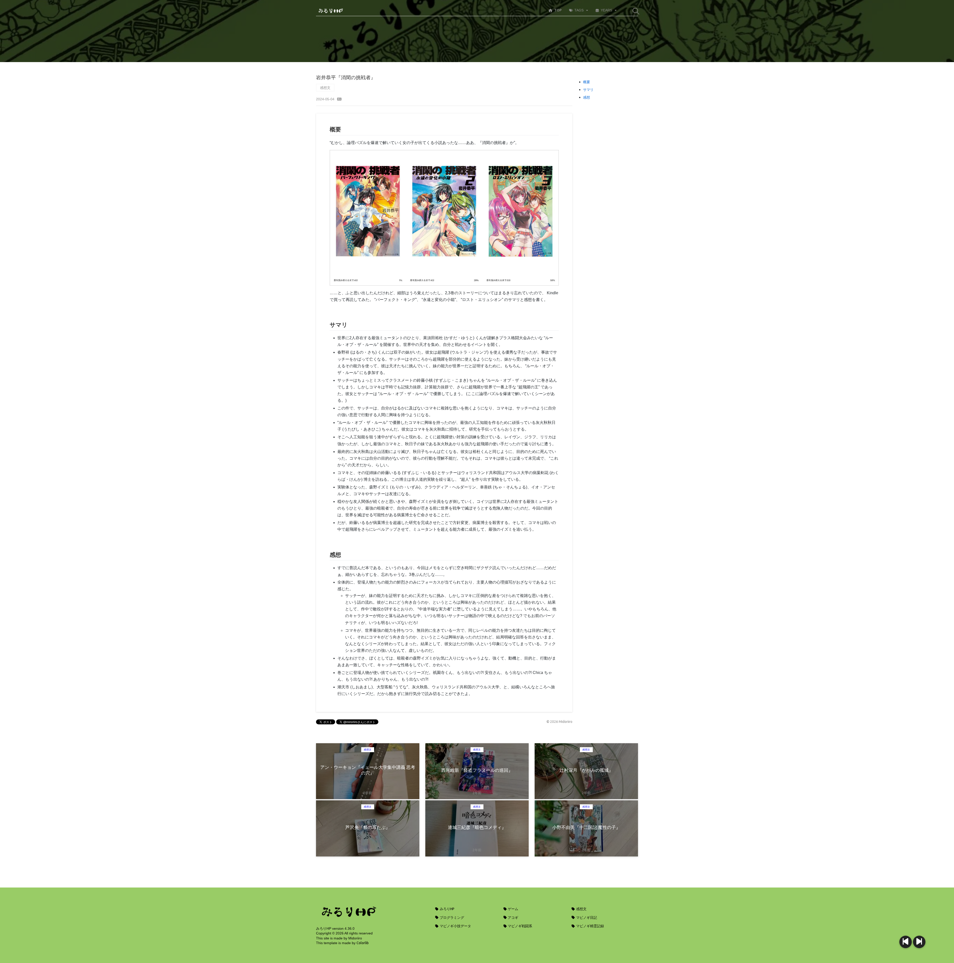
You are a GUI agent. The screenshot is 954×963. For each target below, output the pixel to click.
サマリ (588, 90)
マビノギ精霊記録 (589, 926)
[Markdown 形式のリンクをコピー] (339, 99)
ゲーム (512, 909)
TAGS (579, 10)
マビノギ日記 (586, 918)
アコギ (512, 918)
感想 (586, 97)
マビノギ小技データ (455, 926)
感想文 (325, 88)
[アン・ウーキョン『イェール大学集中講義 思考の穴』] (919, 942)
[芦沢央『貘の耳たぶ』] (905, 942)
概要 (586, 82)
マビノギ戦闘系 (519, 926)
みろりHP (446, 909)
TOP (558, 10)
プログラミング (451, 918)
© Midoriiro (559, 722)
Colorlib (363, 943)
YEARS (606, 10)
